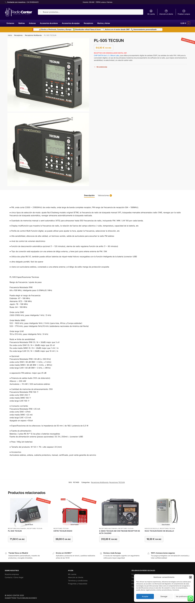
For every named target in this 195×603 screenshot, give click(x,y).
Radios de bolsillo (152, 528)
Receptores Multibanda (33, 35)
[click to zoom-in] (48, 75)
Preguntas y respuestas (77, 584)
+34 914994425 (32, 2)
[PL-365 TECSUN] (186, 41)
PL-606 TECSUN (15, 531)
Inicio (10, 35)
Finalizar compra (184, 14)
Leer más (29, 546)
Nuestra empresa (12, 574)
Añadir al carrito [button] (120, 546)
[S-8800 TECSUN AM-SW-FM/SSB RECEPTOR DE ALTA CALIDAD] (120, 512)
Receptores (18, 35)
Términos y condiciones (78, 580)
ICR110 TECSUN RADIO (63, 531)
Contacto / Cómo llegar (14, 577)
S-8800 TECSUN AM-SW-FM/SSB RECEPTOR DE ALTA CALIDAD (119, 532)
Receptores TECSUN (117, 482)
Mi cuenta (151, 14)
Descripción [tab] (89, 195)
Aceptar (145, 596)
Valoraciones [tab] (104, 195)
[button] (190, 577)
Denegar (164, 596)
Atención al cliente (166, 14)
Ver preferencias (183, 596)
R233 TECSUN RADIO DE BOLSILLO (159, 531)
